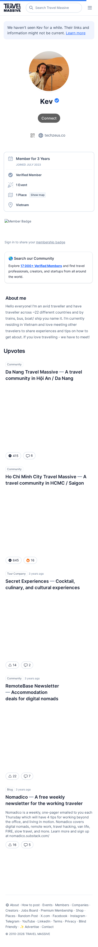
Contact (48, 927)
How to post (31, 905)
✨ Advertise (29, 927)
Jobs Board (29, 910)
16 (14, 845)
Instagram (77, 916)
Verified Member (29, 175)
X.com (45, 916)
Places (10, 916)
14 (14, 665)
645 (16, 560)
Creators (11, 910)
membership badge (50, 242)
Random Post (28, 916)
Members (62, 905)
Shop (80, 910)
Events (47, 905)
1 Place (30, 195)
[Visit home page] (13, 8)
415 (15, 456)
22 (14, 776)
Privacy (70, 921)
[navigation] (89, 7)
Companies (80, 905)
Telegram (12, 921)
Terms (57, 921)
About (14, 905)
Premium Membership (57, 910)
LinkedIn (44, 921)
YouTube (28, 921)
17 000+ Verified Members (41, 266)
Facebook (60, 916)
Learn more (75, 33)
